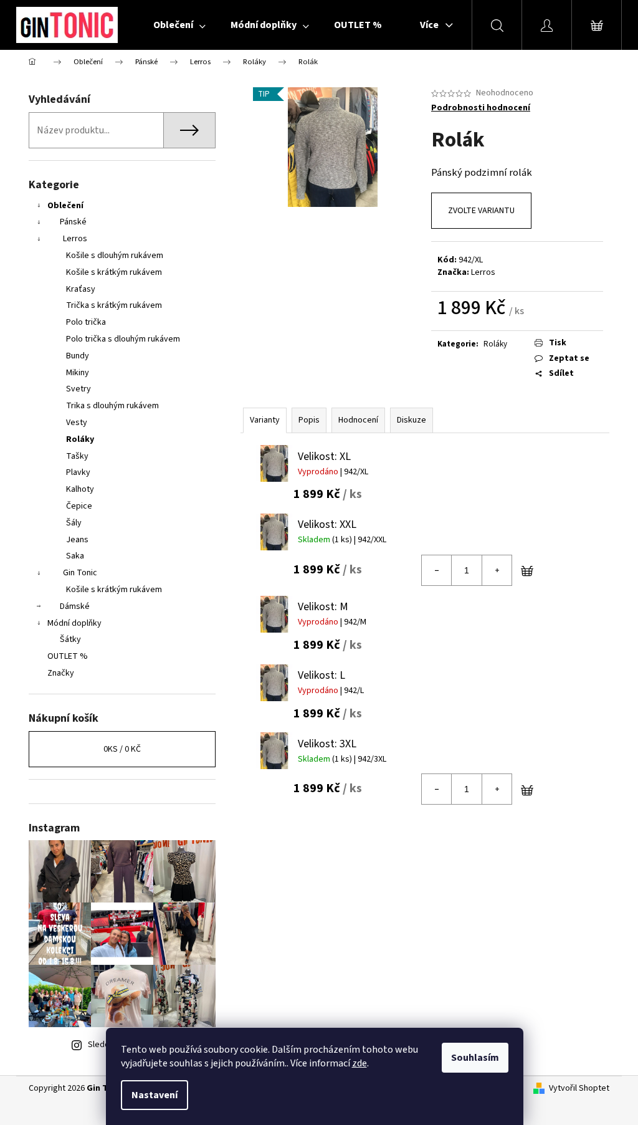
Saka (75, 556)
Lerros (75, 238)
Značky (60, 673)
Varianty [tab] (265, 420)
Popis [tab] (309, 420)
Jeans (77, 540)
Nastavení (154, 1095)
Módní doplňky (74, 623)
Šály (74, 523)
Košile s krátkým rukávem (114, 272)
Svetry (78, 389)
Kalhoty (80, 489)
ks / (122, 749)
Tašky (77, 456)
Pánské (73, 222)
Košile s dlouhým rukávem (114, 255)
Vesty (76, 422)
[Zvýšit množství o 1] (497, 570)
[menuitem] (179, 25)
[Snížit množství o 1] (437, 570)
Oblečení (65, 205)
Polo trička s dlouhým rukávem (123, 339)
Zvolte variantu (481, 210)
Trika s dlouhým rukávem (112, 406)
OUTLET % (67, 656)
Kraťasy (80, 289)
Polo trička (86, 322)
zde (359, 1063)
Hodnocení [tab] (358, 420)
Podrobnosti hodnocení (480, 108)
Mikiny (77, 372)
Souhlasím (475, 1058)
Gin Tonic (80, 573)
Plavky (78, 472)
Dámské (75, 606)
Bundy (77, 356)
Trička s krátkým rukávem (114, 305)
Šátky (70, 639)
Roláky (80, 439)
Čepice (79, 506)
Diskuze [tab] (411, 420)
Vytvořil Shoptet (579, 1088)
